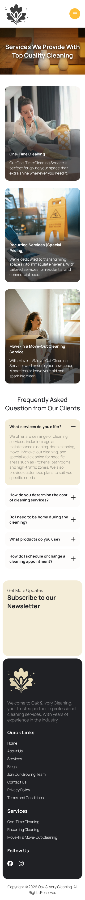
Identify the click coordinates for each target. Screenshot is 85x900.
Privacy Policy (18, 789)
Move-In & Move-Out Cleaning (32, 837)
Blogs (12, 766)
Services (14, 758)
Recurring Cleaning (23, 829)
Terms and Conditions (25, 797)
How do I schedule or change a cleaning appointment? (37, 559)
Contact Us (16, 782)
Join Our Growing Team (26, 774)
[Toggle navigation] (74, 13)
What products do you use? (34, 539)
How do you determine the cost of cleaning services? (38, 497)
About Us (15, 751)
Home (12, 743)
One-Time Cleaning (23, 821)
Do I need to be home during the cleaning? (38, 519)
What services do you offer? (35, 426)
